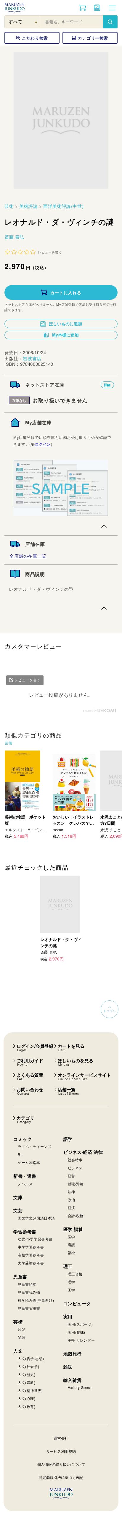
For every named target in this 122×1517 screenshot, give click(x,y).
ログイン (43, 444)
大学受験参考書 (31, 1262)
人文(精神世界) (30, 1390)
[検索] (110, 21)
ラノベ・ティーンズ (34, 1146)
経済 (71, 1207)
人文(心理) (27, 1398)
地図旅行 (72, 1354)
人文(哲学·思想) (31, 1358)
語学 (68, 1139)
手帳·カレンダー (81, 1340)
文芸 (18, 1210)
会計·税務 (76, 1215)
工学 (71, 1289)
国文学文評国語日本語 (36, 1217)
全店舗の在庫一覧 (27, 556)
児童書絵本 (27, 1284)
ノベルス (25, 1183)
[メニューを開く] (112, 7)
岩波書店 (32, 358)
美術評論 (28, 206)
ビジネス (75, 1167)
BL (20, 1154)
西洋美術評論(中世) (63, 206)
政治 (71, 1199)
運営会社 (61, 1438)
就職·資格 (76, 1183)
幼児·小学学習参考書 (35, 1238)
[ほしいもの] (97, 7)
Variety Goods (80, 1387)
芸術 (9, 206)
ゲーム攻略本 (29, 1162)
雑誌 (68, 1367)
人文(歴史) (27, 1374)
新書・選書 (24, 1176)
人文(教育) (27, 1406)
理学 (71, 1281)
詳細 (107, 385)
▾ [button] (36, 22)
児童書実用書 (29, 1308)
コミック (22, 1139)
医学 (71, 1236)
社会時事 (75, 1159)
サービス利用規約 (61, 1451)
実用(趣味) (77, 1332)
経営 (71, 1175)
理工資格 (75, 1273)
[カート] (82, 7)
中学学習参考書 (31, 1246)
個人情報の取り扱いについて (61, 1464)
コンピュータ (77, 1303)
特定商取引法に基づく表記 (61, 1477)
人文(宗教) (27, 1382)
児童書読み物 (29, 1292)
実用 (68, 1316)
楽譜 (21, 1337)
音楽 (21, 1329)
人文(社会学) (28, 1366)
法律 (71, 1191)
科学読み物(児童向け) (36, 1300)
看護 (71, 1244)
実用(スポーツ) (80, 1324)
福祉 (71, 1252)
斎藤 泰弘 (14, 237)
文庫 (18, 1197)
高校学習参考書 (31, 1254)
